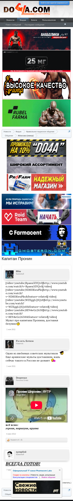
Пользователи (49, 20)
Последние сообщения (34, 25)
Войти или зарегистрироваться (54, 3)
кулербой (21, 452)
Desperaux (21, 378)
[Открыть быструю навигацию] (69, 131)
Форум (23, 20)
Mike (18, 271)
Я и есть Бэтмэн (25, 341)
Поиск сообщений (13, 25)
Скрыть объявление (59, 470)
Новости (10, 20)
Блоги (34, 20)
